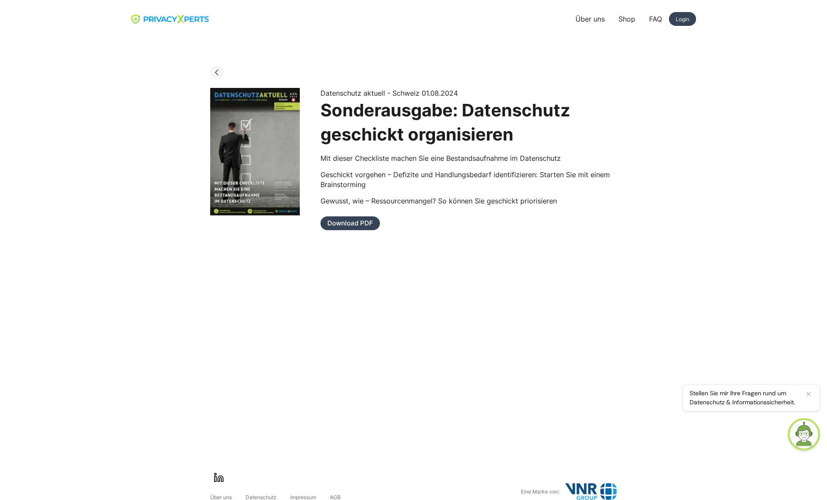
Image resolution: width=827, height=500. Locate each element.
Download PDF (350, 223)
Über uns (590, 19)
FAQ (655, 19)
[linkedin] (218, 477)
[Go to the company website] (591, 491)
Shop (627, 19)
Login (682, 19)
